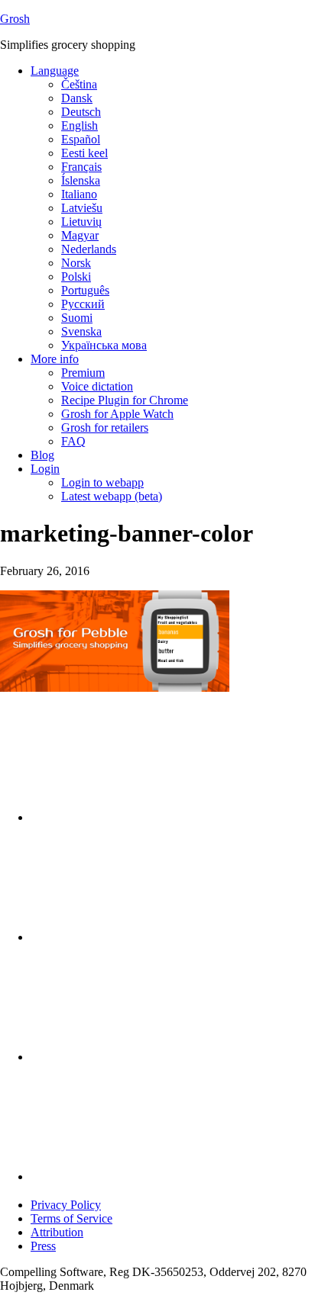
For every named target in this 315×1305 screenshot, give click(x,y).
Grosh (15, 18)
